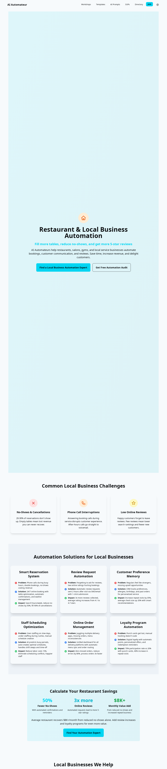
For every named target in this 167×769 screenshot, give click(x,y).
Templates (100, 4)
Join (149, 4)
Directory (139, 4)
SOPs (127, 4)
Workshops (86, 4)
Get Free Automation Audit (111, 267)
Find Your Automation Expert (83, 732)
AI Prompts (115, 4)
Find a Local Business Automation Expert (63, 267)
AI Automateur (17, 4)
